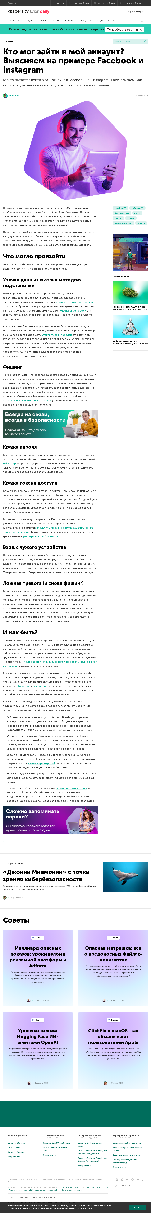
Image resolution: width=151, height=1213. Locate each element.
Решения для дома (17, 1135)
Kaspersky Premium (16, 1152)
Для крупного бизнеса (132, 3)
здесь (89, 1208)
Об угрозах (86, 20)
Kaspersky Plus (14, 1147)
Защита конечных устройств (126, 1155)
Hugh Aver (14, 96)
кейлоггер (9, 463)
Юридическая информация (71, 1190)
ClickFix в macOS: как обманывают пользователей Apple (113, 1036)
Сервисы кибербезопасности (127, 1143)
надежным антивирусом (71, 788)
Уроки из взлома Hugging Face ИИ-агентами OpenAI (38, 1036)
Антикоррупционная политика (96, 1187)
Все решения (14, 1157)
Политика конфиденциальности (70, 1187)
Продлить (43, 20)
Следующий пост (14, 864)
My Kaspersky (134, 11)
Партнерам (33, 1197)
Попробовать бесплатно (124, 29)
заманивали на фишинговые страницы (27, 400)
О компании (22, 1197)
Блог (110, 20)
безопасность (122, 213)
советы (9, 41)
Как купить (29, 20)
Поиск (145, 41)
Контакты (11, 1197)
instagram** (137, 208)
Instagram (39, 686)
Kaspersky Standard (16, 1143)
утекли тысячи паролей (57, 334)
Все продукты (49, 1155)
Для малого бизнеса (81, 3)
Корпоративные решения (126, 1135)
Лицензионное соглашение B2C (21, 1190)
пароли (118, 218)
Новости (53, 1197)
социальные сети (123, 223)
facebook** (120, 208)
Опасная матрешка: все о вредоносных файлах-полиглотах (113, 954)
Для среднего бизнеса (106, 3)
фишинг (141, 223)
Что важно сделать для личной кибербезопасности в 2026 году (130, 308)
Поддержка (71, 20)
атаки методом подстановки (74, 302)
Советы (39, 937)
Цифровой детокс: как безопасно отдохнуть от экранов (130, 342)
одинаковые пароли (73, 310)
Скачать (57, 20)
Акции (100, 20)
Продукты (12, 20)
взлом (137, 213)
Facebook (24, 686)
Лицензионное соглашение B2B (47, 1190)
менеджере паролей (41, 763)
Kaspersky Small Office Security (57, 1143)
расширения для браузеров (41, 536)
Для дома (60, 3)
